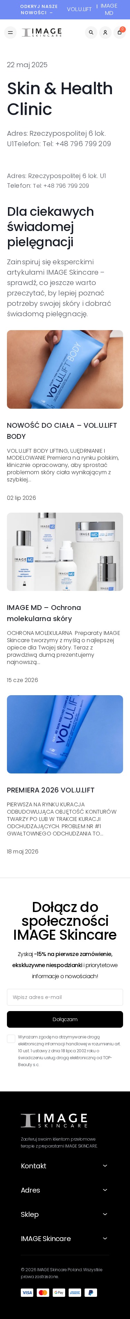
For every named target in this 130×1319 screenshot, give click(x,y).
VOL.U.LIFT (79, 9)
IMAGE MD (109, 9)
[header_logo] (41, 32)
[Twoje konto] (105, 32)
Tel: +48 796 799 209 (61, 186)
